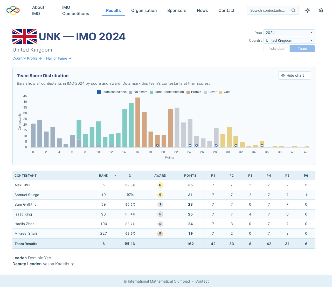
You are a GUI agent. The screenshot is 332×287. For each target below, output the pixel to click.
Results (113, 10)
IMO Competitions (75, 10)
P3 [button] (250, 175)
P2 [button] (232, 175)
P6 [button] (306, 175)
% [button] (130, 175)
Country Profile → (27, 58)
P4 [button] (269, 175)
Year (258, 33)
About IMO (38, 10)
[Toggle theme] (307, 10)
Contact (226, 10)
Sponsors (176, 10)
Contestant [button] (26, 175)
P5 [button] (287, 175)
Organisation (144, 10)
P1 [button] (213, 175)
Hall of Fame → (59, 58)
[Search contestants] (293, 10)
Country (255, 40)
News (202, 10)
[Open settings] (321, 10)
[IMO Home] (13, 10)
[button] (103, 175)
